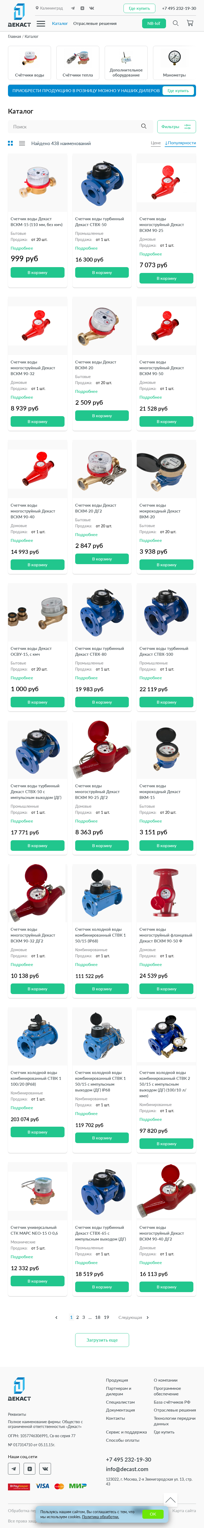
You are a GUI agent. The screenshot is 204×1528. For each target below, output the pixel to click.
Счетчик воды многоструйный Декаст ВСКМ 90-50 (161, 367)
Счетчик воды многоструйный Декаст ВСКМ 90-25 (161, 224)
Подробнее (22, 247)
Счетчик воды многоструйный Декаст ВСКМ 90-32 (33, 367)
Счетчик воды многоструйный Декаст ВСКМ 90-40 (33, 511)
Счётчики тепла (78, 75)
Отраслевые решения (95, 23)
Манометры (174, 75)
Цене (156, 142)
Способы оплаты (122, 1439)
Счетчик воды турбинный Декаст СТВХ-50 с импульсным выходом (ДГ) (36, 791)
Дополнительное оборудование (126, 72)
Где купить (164, 1431)
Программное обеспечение (167, 1391)
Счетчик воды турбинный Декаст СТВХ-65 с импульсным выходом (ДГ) (100, 1233)
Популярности (182, 142)
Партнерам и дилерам (118, 1391)
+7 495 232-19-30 (179, 8)
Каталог (60, 23)
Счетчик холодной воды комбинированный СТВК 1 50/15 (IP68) (100, 935)
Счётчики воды (29, 75)
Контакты (115, 1418)
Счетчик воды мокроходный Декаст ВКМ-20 (160, 511)
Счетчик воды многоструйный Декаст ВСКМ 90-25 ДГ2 (97, 791)
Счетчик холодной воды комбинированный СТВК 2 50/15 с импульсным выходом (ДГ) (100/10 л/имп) (164, 1084)
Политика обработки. (100, 1516)
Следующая (130, 1317)
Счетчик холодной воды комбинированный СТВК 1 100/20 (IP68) (36, 1078)
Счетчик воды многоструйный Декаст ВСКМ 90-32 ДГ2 (33, 935)
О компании (165, 1379)
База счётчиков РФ (172, 1401)
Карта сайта (184, 1510)
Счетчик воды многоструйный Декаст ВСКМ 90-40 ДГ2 (161, 1233)
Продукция (117, 1379)
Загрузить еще (102, 1340)
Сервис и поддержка (126, 1431)
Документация (120, 1409)
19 (106, 1317)
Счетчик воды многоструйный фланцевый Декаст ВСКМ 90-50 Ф (165, 935)
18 (97, 1317)
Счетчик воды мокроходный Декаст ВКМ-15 (160, 791)
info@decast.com (127, 1469)
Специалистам (120, 1401)
